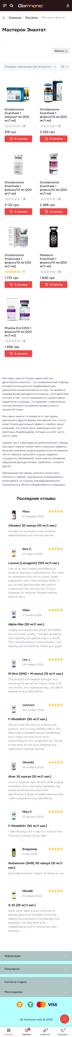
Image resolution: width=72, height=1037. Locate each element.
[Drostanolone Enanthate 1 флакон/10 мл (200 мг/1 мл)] (53, 91)
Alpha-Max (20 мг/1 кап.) (26, 624)
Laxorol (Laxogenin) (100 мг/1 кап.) (33, 563)
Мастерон (31, 17)
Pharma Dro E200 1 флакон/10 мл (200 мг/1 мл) (18, 331)
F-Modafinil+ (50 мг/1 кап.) (27, 719)
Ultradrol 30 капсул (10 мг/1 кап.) (32, 526)
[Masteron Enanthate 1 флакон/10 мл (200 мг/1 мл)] (53, 236)
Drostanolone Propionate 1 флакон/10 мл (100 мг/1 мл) (18, 260)
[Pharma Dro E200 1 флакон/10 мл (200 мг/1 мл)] (18, 309)
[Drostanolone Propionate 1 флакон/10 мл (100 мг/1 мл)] (18, 236)
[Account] (68, 5)
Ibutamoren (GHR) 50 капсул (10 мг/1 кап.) (35, 865)
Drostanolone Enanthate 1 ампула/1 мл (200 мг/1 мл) (17, 115)
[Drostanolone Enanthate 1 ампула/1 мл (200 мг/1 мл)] (18, 91)
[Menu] (5, 5)
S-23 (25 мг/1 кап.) (22, 905)
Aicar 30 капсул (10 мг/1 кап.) (29, 776)
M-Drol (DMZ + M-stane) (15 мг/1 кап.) (35, 674)
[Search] (11, 5)
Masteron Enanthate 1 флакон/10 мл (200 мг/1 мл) (53, 260)
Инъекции (15, 17)
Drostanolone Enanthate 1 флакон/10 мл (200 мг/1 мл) (53, 115)
